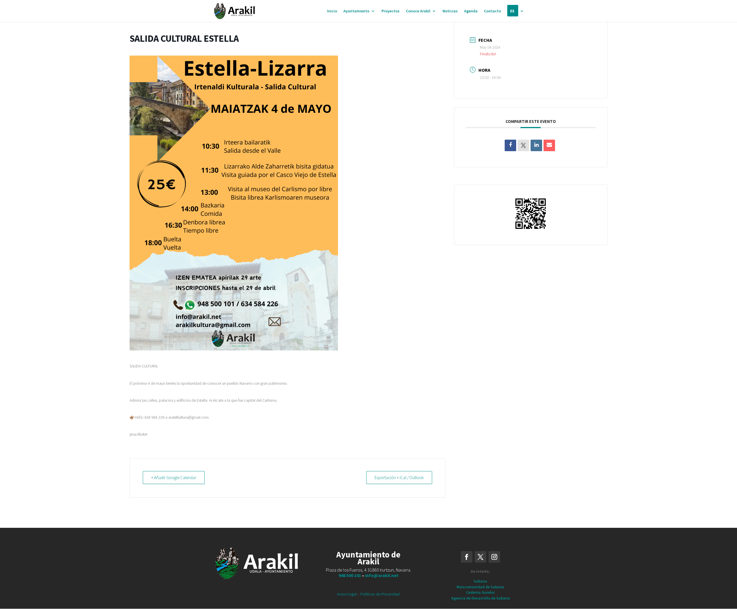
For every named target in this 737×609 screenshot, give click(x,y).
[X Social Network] (523, 145)
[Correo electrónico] (549, 145)
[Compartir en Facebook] (510, 145)
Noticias (450, 11)
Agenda (471, 11)
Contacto (492, 11)
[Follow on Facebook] (466, 557)
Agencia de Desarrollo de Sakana (480, 598)
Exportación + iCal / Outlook (399, 477)
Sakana (480, 581)
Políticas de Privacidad (380, 594)
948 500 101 (350, 575)
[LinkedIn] (536, 145)
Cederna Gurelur (480, 592)
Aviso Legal (347, 594)
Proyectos (390, 11)
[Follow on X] (480, 557)
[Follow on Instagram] (494, 557)
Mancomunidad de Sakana (480, 586)
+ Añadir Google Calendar (173, 477)
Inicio (332, 11)
